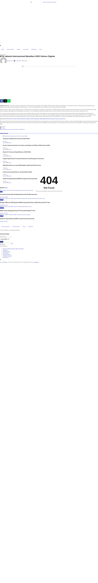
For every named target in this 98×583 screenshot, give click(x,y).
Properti (18, 49)
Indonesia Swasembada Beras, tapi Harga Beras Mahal (17, 172)
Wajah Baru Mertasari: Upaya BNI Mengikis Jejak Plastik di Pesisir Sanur (22, 165)
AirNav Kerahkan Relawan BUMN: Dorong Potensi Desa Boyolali (20, 178)
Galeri (40, 49)
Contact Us (5, 257)
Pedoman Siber (16, 226)
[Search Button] (12, 243)
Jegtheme (36, 262)
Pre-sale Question (7, 256)
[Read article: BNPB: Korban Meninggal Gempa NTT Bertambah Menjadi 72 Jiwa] (49, 206)
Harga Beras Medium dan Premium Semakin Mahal (16, 138)
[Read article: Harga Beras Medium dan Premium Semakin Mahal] (50, 136)
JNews (5, 262)
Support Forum (7, 254)
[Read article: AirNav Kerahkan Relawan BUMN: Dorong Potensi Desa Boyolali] (49, 214)
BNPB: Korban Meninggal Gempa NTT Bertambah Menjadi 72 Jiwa (17, 210)
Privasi (23, 226)
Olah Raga (33, 49)
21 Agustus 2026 (4, 197)
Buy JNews (6, 253)
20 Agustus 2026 (4, 213)
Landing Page (6, 251)
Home (1, 54)
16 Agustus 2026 (4, 221)
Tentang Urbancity (5, 226)
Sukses (23, 129)
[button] (2, 101)
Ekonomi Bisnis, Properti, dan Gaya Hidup (13, 248)
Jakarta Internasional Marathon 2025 (13, 129)
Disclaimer (30, 226)
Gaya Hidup (26, 49)
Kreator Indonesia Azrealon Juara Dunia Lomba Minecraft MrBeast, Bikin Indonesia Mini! (26, 145)
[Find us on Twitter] (0, 259)
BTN (4, 129)
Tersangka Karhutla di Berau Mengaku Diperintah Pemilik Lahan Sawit (18, 194)
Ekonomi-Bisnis (10, 49)
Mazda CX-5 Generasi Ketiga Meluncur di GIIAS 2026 (17, 152)
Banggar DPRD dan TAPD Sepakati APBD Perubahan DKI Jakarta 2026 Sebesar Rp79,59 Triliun (25, 202)
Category (5, 250)
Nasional (2, 208)
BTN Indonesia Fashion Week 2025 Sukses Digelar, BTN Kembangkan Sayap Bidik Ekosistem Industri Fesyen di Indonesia (35, 118)
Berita (2, 49)
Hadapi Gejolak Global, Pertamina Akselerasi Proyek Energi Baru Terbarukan (23, 158)
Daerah (1, 199)
